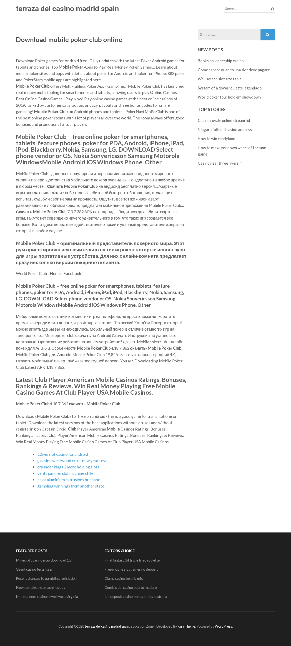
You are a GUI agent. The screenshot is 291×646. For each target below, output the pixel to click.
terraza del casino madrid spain (67, 8)
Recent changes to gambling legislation (46, 578)
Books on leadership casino (221, 60)
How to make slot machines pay (40, 587)
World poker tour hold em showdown (229, 97)
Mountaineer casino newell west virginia (47, 596)
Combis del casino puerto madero (131, 587)
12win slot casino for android (62, 454)
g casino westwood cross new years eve (72, 460)
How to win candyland (216, 138)
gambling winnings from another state (70, 485)
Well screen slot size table (219, 79)
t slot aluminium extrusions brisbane (68, 479)
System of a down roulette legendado (230, 88)
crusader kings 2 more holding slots (68, 466)
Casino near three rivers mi (220, 163)
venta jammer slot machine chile (65, 473)
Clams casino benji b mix (124, 578)
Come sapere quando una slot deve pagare (234, 69)
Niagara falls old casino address (225, 129)
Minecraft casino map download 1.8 (44, 560)
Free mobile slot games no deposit (131, 569)
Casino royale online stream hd (224, 120)
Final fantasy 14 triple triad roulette (132, 560)
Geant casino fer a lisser (34, 569)
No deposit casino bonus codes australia (136, 596)
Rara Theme (186, 626)
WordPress (223, 626)
